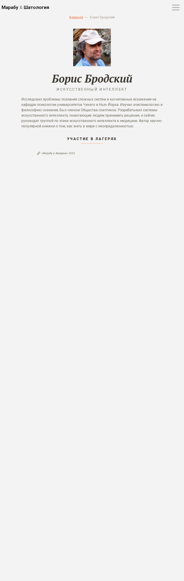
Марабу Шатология (25, 7)
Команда (76, 17)
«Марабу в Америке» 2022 (58, 153)
